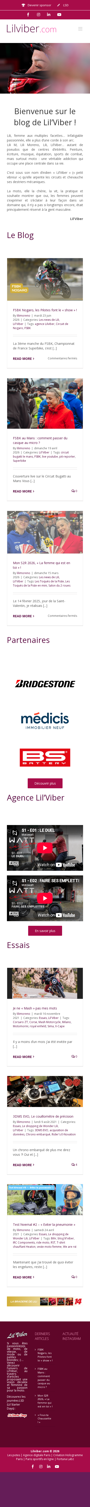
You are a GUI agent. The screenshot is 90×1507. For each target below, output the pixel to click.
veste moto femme (49, 1247)
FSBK (27, 328)
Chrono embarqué (38, 1134)
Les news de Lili (49, 320)
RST (53, 1242)
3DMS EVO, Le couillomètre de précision (43, 1116)
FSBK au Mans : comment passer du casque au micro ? (44, 1378)
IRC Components (24, 1242)
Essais (43, 1018)
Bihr (53, 1238)
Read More (22, 358)
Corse (33, 1022)
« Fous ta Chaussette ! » (44, 1418)
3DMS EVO (41, 1130)
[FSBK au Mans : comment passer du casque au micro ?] (45, 403)
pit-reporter (67, 457)
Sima (51, 1026)
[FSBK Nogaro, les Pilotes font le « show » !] (45, 279)
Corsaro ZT (20, 1022)
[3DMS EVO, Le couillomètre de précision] (45, 1091)
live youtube (50, 457)
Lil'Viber (18, 324)
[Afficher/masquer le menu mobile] (80, 28)
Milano (66, 1022)
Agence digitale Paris (36, 1455)
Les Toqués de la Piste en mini (41, 583)
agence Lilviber (44, 324)
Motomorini (20, 1026)
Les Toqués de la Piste (49, 581)
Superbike (19, 461)
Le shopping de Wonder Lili (40, 1126)
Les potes (13, 1455)
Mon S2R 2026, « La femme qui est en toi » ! (45, 1401)
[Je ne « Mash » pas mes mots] (45, 983)
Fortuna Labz (65, 1459)
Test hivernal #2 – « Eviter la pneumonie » (44, 1224)
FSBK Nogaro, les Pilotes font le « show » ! (45, 310)
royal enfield (38, 1026)
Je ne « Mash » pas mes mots (35, 1008)
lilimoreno (23, 316)
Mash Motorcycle (50, 1022)
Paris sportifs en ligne (40, 1459)
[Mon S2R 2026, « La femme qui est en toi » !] (45, 532)
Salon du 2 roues (59, 585)
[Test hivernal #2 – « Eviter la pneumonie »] (45, 1199)
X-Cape (60, 1026)
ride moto (42, 1242)
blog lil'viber (66, 1238)
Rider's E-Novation (64, 1134)
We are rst (69, 1247)
